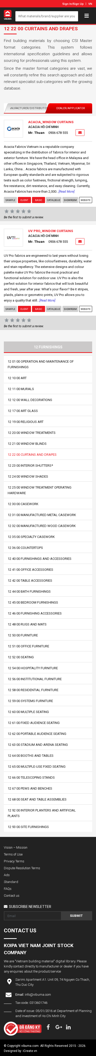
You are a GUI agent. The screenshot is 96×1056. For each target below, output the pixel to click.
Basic (38, 200)
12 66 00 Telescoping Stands (31, 777)
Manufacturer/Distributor (26, 108)
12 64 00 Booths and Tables (31, 756)
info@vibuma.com (38, 994)
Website (86, 200)
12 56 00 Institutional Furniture (35, 679)
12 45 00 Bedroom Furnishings (33, 602)
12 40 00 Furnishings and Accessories (39, 559)
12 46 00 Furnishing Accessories (35, 613)
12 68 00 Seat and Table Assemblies (37, 799)
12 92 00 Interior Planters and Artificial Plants (42, 813)
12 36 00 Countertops (25, 548)
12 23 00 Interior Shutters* (30, 465)
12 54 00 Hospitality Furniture (33, 668)
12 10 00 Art (17, 378)
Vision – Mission (15, 847)
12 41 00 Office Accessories (30, 570)
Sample (10, 200)
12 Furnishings (48, 347)
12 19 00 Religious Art (26, 422)
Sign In (67, 4)
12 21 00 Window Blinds (27, 444)
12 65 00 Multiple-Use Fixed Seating (37, 766)
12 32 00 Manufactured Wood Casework (42, 526)
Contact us (11, 895)
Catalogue (53, 200)
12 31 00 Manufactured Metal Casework (42, 515)
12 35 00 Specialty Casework (31, 537)
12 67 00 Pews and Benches (30, 788)
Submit (76, 916)
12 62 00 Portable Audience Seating (37, 734)
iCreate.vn (30, 1051)
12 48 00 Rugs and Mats (27, 624)
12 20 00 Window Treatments (32, 433)
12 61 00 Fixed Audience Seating (34, 723)
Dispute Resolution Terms (22, 868)
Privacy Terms (14, 861)
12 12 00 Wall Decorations (30, 400)
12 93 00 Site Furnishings (28, 827)
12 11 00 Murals (21, 389)
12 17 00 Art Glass (23, 411)
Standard (11, 882)
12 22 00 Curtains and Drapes (32, 454)
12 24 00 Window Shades (28, 476)
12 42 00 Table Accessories (30, 580)
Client (24, 200)
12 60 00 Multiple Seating (28, 712)
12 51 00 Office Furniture (28, 646)
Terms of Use (13, 854)
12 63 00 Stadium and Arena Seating (38, 745)
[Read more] (66, 191)
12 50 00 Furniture (23, 635)
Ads (7, 875)
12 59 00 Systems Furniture (30, 701)
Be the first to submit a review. (24, 217)
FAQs (8, 889)
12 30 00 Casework (23, 504)
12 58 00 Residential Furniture (33, 690)
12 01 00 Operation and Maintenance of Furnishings (41, 364)
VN (90, 4)
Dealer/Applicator (70, 108)
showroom (70, 200)
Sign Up (78, 4)
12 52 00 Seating (21, 657)
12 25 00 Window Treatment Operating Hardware (39, 490)
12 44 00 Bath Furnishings (29, 591)
